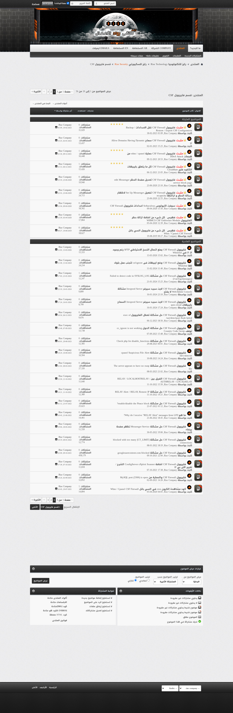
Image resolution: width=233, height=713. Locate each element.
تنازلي (131, 581)
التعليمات (177, 56)
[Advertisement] (116, 77)
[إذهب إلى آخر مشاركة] (56, 127)
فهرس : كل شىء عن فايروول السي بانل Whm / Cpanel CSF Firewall (160, 232)
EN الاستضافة (120, 48)
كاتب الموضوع (187, 110)
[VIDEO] (63, 611)
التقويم (166, 56)
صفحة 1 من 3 (63, 92)
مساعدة (36, 4)
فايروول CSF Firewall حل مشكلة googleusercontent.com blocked (152, 453)
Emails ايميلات (100, 48)
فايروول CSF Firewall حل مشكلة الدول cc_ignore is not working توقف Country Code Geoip (154, 329)
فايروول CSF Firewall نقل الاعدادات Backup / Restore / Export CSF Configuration (159, 129)
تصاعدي (143, 581)
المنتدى (180, 48)
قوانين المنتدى (59, 620)
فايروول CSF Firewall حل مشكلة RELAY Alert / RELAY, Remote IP (150, 392)
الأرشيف (43, 687)
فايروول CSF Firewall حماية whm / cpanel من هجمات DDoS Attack (159, 155)
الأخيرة (37, 92)
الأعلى (35, 507)
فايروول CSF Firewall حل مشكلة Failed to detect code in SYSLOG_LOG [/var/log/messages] (151, 277)
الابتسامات (62, 602)
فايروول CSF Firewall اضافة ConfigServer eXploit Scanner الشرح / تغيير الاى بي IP (154, 465)
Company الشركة (161, 48)
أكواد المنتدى (60, 598)
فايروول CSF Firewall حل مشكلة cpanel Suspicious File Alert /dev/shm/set (156, 354)
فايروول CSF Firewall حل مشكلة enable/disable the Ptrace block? (151, 403)
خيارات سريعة (137, 56)
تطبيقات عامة (153, 56)
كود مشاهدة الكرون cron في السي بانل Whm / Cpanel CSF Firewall (148, 489)
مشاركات (90, 111)
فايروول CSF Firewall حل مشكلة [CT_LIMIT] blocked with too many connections (152, 441)
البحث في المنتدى (42, 103)
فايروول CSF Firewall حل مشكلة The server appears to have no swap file (153, 367)
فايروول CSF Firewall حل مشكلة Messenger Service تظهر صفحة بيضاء (154, 428)
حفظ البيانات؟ (60, 3)
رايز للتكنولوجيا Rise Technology (168, 64)
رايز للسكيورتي (131, 64)
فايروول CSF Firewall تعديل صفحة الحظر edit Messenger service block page (153, 181)
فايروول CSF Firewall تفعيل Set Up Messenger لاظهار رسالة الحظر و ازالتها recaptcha (154, 194)
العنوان (198, 110)
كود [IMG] (62, 606)
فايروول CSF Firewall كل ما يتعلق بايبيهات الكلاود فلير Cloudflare (159, 168)
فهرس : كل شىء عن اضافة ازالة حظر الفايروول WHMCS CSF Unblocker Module (162, 219)
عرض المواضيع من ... (191, 577)
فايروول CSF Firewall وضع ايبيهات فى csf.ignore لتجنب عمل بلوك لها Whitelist (153, 264)
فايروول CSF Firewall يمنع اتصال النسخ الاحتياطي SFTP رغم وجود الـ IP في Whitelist (152, 251)
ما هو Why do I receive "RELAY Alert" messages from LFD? (155, 415)
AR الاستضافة (139, 48)
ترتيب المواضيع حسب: (167, 577)
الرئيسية (53, 687)
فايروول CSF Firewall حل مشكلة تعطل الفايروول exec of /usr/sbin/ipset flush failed (157, 316)
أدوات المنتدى (61, 103)
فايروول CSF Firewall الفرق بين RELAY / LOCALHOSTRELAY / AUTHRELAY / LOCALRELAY (154, 380)
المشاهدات (82, 111)
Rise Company (170, 133)
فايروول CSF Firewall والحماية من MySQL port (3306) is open (153, 477)
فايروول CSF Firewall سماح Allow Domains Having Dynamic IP (151, 142)
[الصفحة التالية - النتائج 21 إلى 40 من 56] (44, 91)
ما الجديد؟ (195, 48)
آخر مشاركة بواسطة (64, 110)
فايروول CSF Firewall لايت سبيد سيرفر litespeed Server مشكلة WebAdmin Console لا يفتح (155, 290)
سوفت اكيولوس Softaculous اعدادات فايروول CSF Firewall (142, 206)
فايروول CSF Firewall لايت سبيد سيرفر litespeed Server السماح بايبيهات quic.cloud (154, 303)
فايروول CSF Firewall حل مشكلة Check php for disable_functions (151, 341)
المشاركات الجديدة (193, 56)
